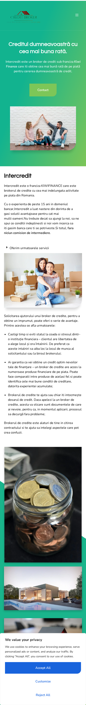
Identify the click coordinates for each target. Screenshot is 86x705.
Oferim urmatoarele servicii (29, 248)
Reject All (43, 695)
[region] (43, 669)
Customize (43, 681)
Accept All (43, 668)
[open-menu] (77, 15)
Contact (43, 90)
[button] (43, 248)
